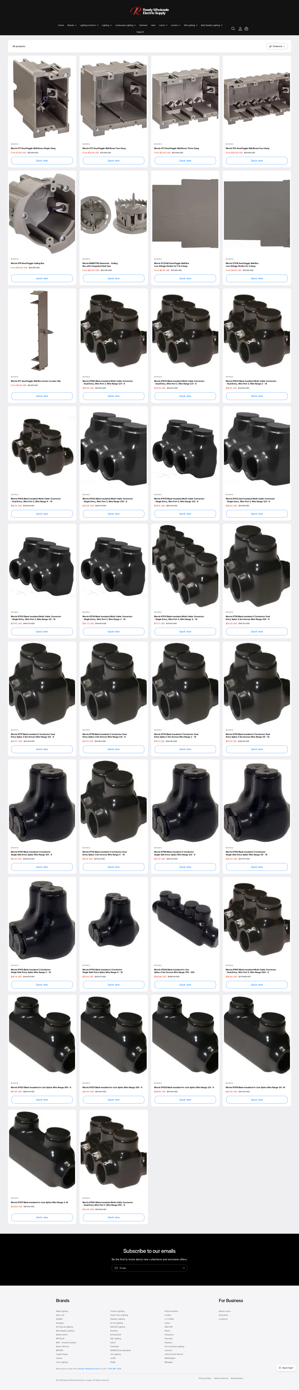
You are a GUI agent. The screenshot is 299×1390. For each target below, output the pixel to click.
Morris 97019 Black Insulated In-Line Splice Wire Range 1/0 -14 (255, 1087)
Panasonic (169, 1334)
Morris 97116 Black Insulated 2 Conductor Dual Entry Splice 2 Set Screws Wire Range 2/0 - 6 (105, 735)
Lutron (162, 25)
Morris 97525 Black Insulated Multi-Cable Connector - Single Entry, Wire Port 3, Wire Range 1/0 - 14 (36, 617)
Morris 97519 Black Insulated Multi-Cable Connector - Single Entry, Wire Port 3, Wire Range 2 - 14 (107, 617)
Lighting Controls (88, 25)
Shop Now (223, 1315)
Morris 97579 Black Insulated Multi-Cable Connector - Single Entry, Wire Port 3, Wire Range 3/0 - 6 (179, 500)
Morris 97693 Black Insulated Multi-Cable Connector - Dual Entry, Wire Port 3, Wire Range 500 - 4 (251, 971)
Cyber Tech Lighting (119, 1315)
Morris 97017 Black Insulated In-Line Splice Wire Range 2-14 (39, 1202)
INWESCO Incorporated (120, 1350)
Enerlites (114, 1331)
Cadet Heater (62, 1354)
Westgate (169, 1362)
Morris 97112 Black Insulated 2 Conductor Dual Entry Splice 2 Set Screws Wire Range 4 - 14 (105, 853)
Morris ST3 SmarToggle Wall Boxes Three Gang (176, 148)
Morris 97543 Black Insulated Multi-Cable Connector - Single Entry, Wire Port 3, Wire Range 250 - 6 (108, 500)
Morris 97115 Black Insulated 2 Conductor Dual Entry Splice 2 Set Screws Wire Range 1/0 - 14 (248, 735)
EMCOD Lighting (117, 1327)
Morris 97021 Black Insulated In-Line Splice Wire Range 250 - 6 (112, 1087)
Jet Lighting (115, 1354)
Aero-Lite (60, 1315)
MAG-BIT (169, 1327)
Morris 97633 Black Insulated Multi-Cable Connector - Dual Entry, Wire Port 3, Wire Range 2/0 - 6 (179, 382)
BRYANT (60, 1350)
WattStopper (170, 1358)
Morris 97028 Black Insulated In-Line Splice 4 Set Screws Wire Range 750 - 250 (174, 971)
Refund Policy (237, 1378)
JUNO (113, 1358)
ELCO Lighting (116, 1323)
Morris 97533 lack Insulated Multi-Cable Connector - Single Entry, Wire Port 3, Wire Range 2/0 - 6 (250, 500)
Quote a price (224, 1311)
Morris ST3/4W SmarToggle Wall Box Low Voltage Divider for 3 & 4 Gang (171, 264)
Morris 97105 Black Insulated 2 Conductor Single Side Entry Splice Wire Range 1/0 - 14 (246, 853)
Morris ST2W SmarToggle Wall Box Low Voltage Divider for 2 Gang (242, 264)
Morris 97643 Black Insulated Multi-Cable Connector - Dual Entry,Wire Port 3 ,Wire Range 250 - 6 (108, 1203)
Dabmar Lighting (117, 1319)
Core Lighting (62, 1362)
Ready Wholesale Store (89, 1368)
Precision (169, 1338)
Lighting (105, 25)
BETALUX (60, 1338)
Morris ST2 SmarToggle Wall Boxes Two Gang (104, 148)
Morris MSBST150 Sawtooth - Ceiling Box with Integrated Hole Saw (100, 264)
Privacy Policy (205, 1378)
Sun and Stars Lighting (174, 1346)
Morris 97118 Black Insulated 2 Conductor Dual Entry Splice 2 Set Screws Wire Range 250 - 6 (248, 617)
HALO (112, 1342)
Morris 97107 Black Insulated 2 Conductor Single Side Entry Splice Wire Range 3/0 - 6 (31, 853)
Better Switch (62, 1334)
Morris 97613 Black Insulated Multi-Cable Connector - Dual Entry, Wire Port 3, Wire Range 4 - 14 (36, 500)
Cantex (59, 1358)
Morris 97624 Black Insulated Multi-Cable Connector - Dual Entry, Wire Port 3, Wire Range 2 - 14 (251, 382)
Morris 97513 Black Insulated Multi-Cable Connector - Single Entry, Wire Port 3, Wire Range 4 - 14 (179, 617)
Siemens (168, 1342)
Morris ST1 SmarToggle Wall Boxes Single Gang (33, 148)
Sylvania (168, 1350)
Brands (71, 25)
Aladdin (59, 1319)
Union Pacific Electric (174, 1354)
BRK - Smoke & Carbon (66, 1342)
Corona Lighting (117, 1311)
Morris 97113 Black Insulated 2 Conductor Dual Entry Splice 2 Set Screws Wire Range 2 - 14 (176, 735)
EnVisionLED (115, 1334)
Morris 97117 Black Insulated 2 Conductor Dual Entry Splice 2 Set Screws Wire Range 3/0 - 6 (33, 735)
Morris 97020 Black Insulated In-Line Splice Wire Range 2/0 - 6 (184, 1087)
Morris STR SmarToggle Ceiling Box (27, 263)
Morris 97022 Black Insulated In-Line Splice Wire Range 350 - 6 (41, 1087)
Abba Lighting (62, 1311)
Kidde (112, 1362)
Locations (223, 1319)
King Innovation (171, 1311)
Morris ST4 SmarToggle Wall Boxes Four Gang (247, 148)
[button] (72, 25)
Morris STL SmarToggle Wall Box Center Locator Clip (36, 381)
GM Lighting (189, 25)
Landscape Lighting (124, 25)
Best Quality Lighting (210, 25)
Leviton (174, 25)
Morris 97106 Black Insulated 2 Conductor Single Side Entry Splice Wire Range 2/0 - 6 (174, 853)
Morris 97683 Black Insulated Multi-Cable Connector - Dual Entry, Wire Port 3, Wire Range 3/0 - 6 (108, 382)
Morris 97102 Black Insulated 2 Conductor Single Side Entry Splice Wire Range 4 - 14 (103, 971)
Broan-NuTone (62, 1346)
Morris (167, 1331)
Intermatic (114, 1346)
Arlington (60, 1323)
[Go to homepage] (149, 10)
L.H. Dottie (169, 1319)
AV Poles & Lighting (64, 1327)
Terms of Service (221, 1378)
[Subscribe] (183, 1268)
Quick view (42, 160)
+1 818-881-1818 (113, 1368)
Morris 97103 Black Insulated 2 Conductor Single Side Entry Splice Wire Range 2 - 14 (31, 971)
